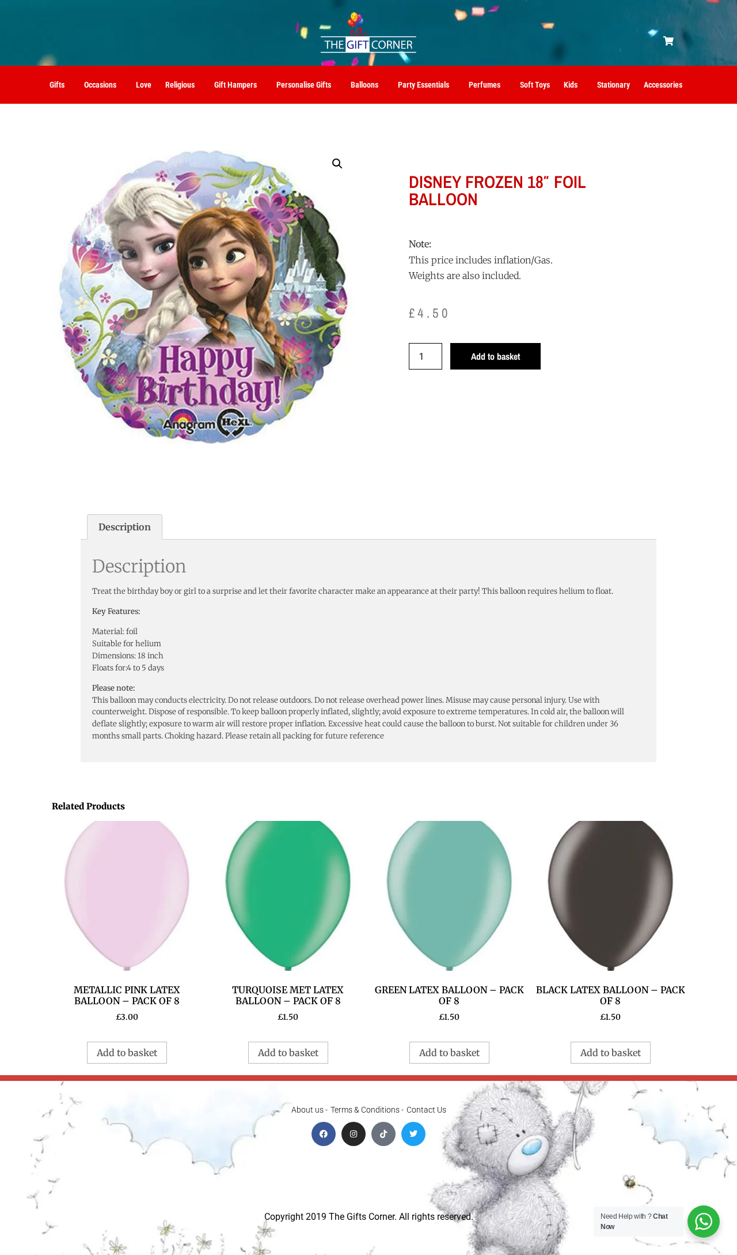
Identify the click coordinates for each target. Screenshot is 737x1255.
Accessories (663, 84)
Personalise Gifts (303, 84)
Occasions (100, 84)
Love (143, 84)
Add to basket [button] (127, 1052)
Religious (180, 84)
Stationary (613, 84)
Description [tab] (124, 527)
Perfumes (484, 84)
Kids (571, 84)
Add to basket (495, 356)
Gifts (57, 84)
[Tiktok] (383, 1134)
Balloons (364, 84)
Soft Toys (535, 84)
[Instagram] (353, 1134)
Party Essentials (423, 84)
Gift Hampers (235, 84)
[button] (668, 41)
